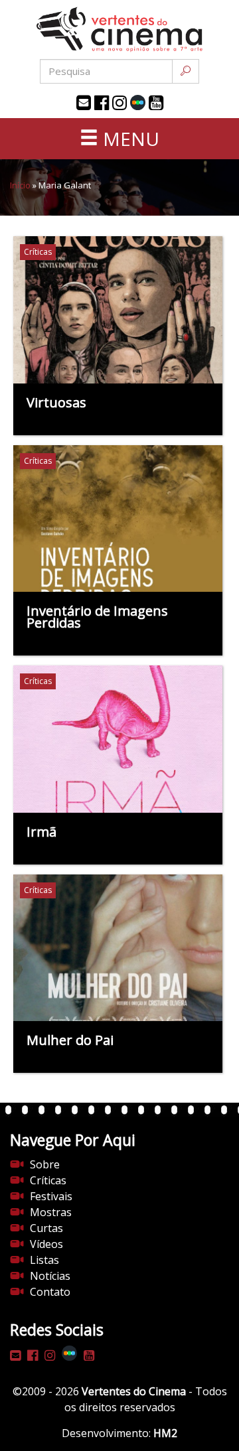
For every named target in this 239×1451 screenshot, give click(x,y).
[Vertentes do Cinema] (119, 29)
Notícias (50, 1276)
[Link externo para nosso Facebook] (101, 102)
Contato (50, 1291)
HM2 (165, 1433)
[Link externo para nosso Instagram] (119, 102)
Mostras (51, 1212)
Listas (44, 1260)
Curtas (46, 1228)
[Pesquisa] (185, 71)
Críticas (48, 1180)
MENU (128, 138)
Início (20, 185)
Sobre (45, 1164)
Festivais (51, 1196)
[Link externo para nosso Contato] (83, 102)
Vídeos (46, 1244)
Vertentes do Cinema (134, 1391)
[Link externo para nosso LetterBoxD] (137, 102)
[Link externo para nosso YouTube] (156, 102)
